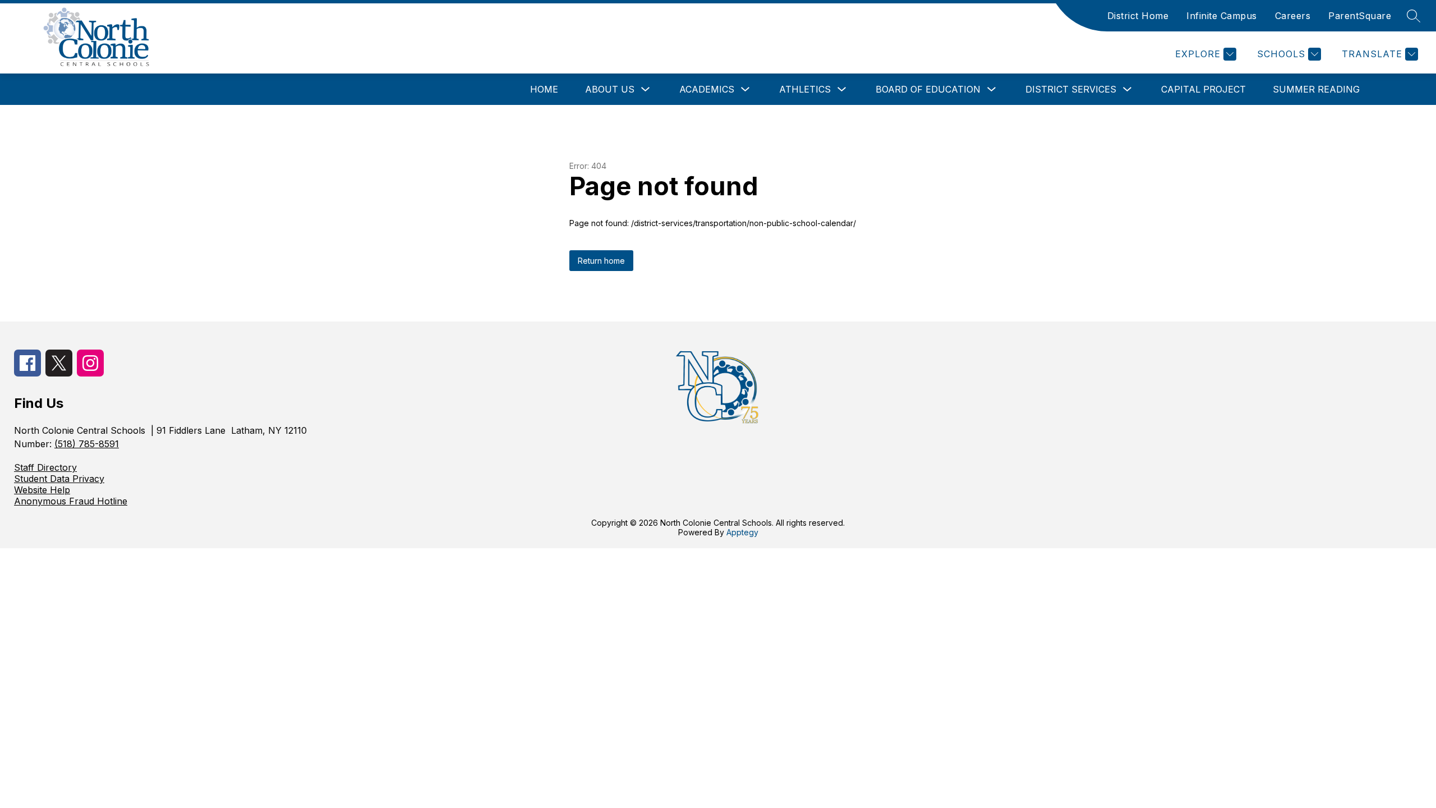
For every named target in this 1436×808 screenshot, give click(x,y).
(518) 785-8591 (86, 443)
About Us (609, 89)
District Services (1070, 89)
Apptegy (742, 532)
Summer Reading (1316, 89)
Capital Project (1203, 89)
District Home (1138, 15)
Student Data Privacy (59, 478)
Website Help (42, 489)
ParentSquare (1359, 15)
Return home (601, 260)
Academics (706, 89)
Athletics (805, 89)
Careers (1293, 15)
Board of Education (928, 89)
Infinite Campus (1221, 15)
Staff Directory (45, 467)
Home (544, 89)
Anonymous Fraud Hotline (70, 501)
